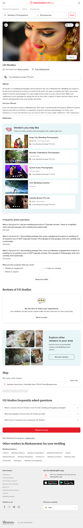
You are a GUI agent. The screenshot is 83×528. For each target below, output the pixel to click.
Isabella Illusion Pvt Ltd (39, 198)
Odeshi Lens (30, 438)
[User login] (79, 3)
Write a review (41, 317)
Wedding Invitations (18, 453)
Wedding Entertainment (55, 453)
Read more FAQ (41, 279)
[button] (41, 308)
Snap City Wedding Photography (43, 137)
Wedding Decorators (54, 457)
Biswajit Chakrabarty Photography (44, 152)
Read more (7, 118)
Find (72, 15)
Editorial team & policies (11, 490)
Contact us (6, 475)
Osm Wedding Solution (39, 183)
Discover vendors (62, 357)
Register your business (10, 484)
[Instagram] (19, 507)
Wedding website (8, 496)
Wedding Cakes (69, 457)
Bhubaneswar (34, 9)
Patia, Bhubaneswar (42, 69)
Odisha (24, 9)
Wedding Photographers (11, 9)
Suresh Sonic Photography (41, 167)
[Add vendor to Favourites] (77, 25)
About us (6, 487)
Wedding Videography (25, 457)
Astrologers (18, 461)
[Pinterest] (14, 507)
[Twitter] (9, 507)
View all (71, 57)
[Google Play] (66, 484)
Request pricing (41, 430)
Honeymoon (40, 457)
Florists (68, 453)
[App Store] (50, 484)
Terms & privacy (8, 478)
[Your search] (6, 25)
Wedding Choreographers (33, 461)
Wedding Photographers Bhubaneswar (15, 391)
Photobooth (7, 461)
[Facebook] (4, 507)
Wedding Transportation (36, 453)
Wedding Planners (9, 457)
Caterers (6, 453)
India (50, 508)
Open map (74, 380)
